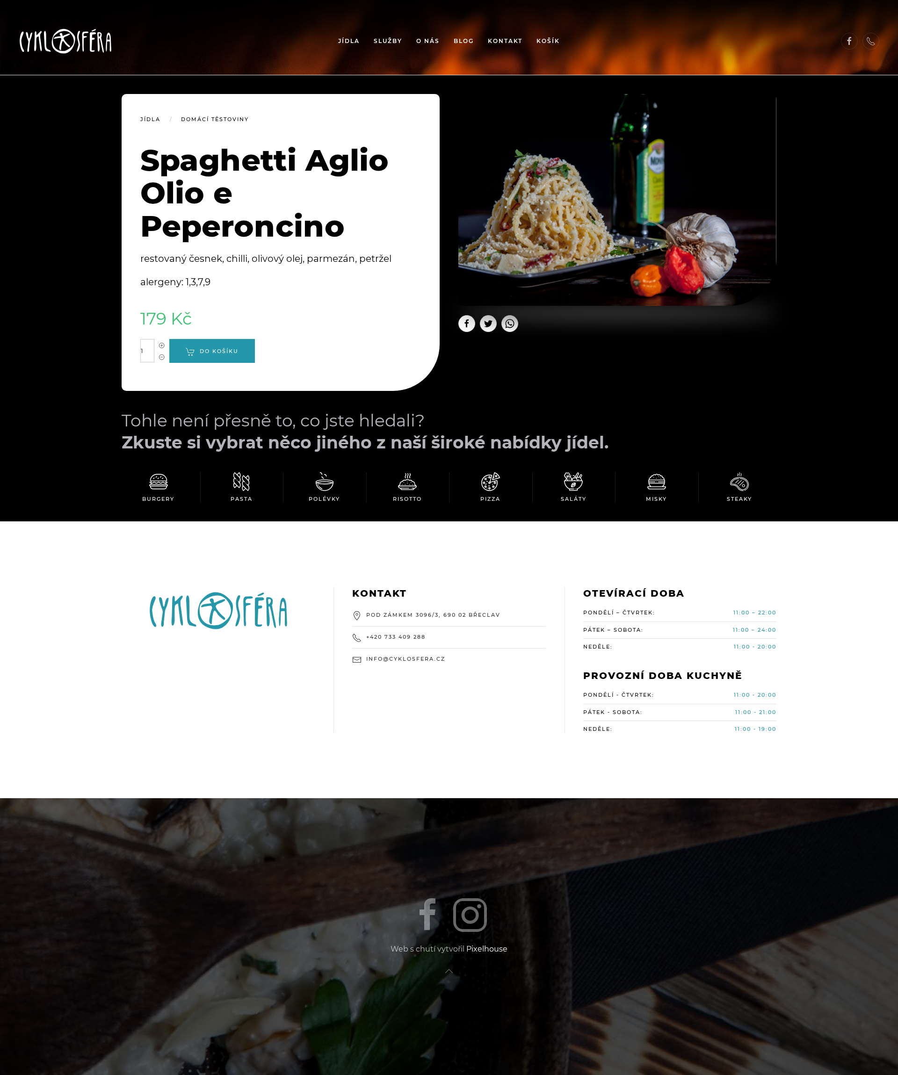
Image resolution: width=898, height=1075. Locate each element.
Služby (388, 40)
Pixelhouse (486, 949)
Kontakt (505, 40)
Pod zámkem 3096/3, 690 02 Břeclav (433, 615)
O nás (428, 40)
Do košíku (219, 351)
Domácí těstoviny (215, 119)
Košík (548, 40)
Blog (464, 40)
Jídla (349, 40)
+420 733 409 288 (396, 637)
